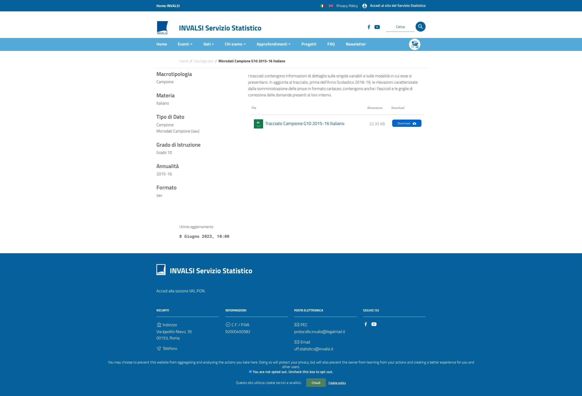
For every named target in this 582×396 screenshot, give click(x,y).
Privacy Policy (347, 5)
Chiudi (316, 382)
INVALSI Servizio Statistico (220, 27)
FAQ (331, 44)
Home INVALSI (168, 5)
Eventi (183, 44)
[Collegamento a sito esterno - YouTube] (377, 26)
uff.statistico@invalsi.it (313, 349)
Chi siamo (233, 44)
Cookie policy (337, 382)
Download (404, 123)
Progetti (308, 44)
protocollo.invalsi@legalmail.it (319, 331)
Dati (207, 44)
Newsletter (356, 44)
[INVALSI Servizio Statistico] (162, 27)
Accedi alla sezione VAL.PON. (181, 291)
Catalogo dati (203, 61)
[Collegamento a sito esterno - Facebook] (368, 26)
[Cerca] (421, 27)
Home (161, 44)
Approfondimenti (272, 44)
